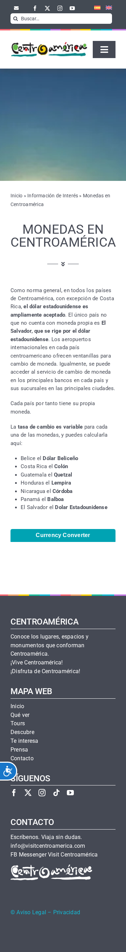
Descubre (22, 732)
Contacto (22, 758)
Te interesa (24, 741)
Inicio (16, 195)
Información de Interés (52, 195)
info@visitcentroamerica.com (47, 846)
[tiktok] (56, 792)
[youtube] (72, 8)
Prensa (19, 750)
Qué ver (20, 715)
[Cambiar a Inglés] (106, 8)
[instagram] (60, 8)
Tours (17, 723)
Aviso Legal (31, 912)
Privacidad (66, 912)
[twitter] (47, 8)
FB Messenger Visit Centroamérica (54, 855)
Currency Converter (63, 535)
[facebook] (35, 8)
